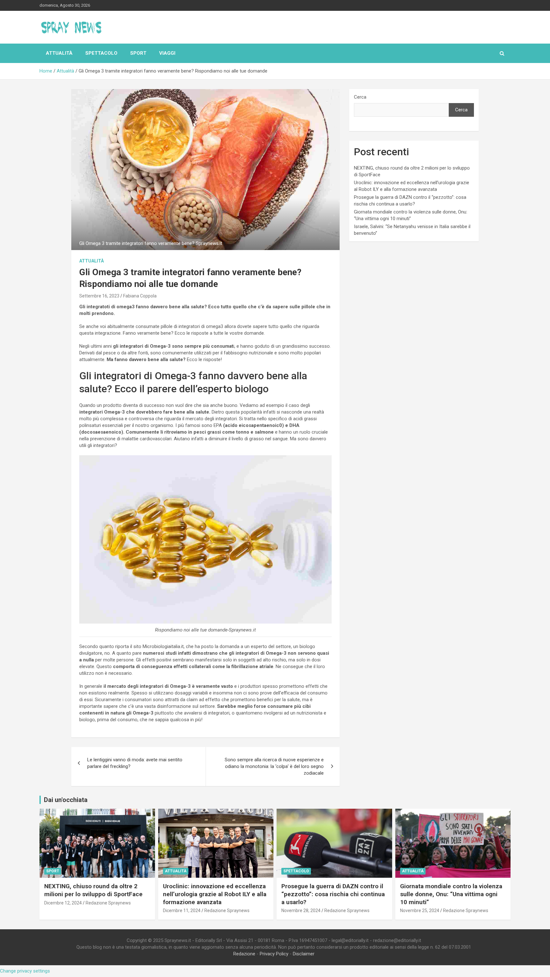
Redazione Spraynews (108, 902)
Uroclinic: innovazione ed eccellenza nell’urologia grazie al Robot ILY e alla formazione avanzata (214, 894)
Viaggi (167, 53)
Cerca (360, 97)
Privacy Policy (274, 954)
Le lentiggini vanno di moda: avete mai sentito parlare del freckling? (134, 763)
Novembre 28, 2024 (301, 910)
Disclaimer (303, 954)
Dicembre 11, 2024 (182, 910)
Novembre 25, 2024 (419, 910)
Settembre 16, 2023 (99, 295)
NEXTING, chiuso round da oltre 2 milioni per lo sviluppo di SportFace (93, 890)
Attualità (59, 53)
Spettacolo (101, 53)
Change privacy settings (25, 971)
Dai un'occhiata (66, 800)
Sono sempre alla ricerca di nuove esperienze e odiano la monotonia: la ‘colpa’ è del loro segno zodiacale (274, 766)
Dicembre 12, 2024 (63, 902)
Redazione (244, 954)
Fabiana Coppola (140, 295)
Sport (138, 53)
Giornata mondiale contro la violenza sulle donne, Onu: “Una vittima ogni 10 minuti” (451, 894)
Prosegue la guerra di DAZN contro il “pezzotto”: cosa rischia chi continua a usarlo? (333, 894)
